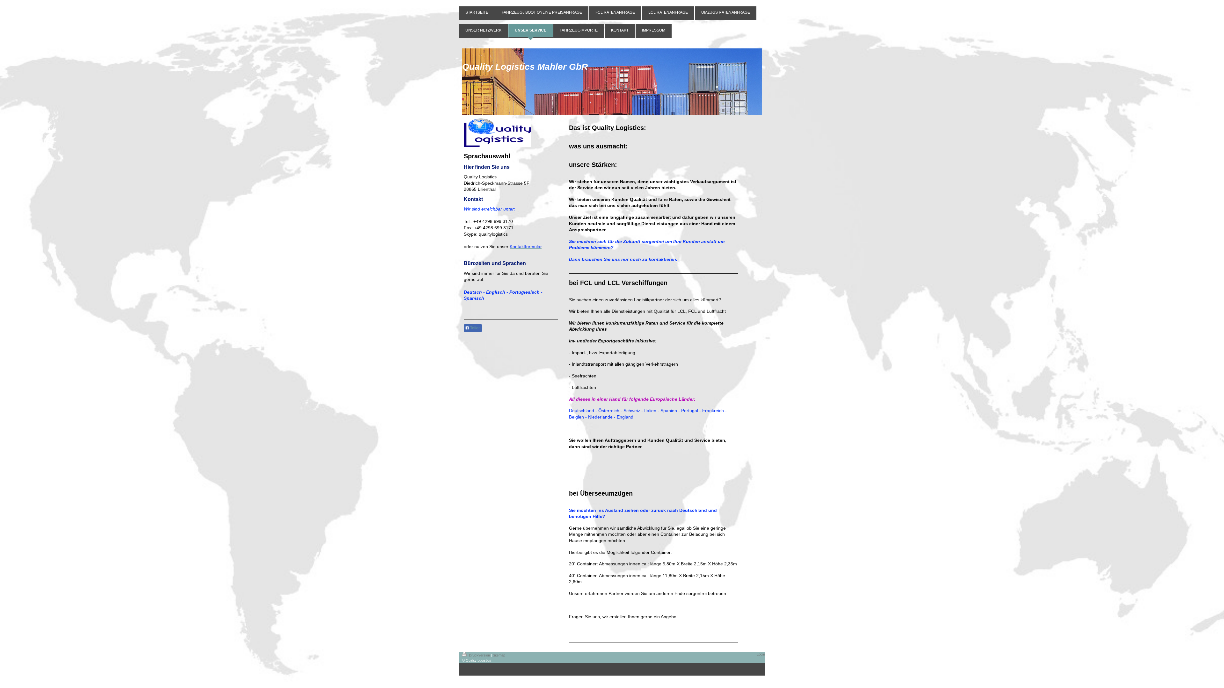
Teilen (475, 328)
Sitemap (499, 655)
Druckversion (479, 655)
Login (761, 654)
